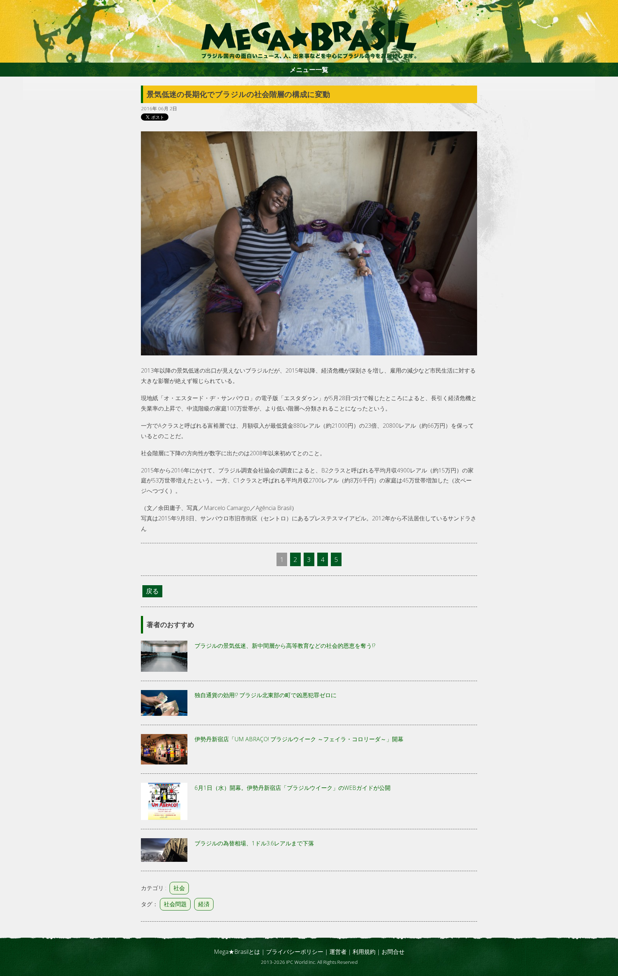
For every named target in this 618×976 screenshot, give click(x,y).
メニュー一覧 (309, 69)
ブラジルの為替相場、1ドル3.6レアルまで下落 (254, 843)
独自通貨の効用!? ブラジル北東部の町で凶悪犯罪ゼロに (266, 695)
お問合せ (393, 952)
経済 (204, 904)
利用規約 (364, 952)
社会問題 (175, 904)
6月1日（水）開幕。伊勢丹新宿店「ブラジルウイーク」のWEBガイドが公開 (293, 788)
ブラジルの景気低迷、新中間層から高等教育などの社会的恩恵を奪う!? (285, 646)
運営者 (338, 952)
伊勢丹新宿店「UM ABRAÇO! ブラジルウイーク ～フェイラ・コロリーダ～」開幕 (299, 739)
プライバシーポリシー (294, 952)
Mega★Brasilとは (237, 952)
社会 (179, 888)
